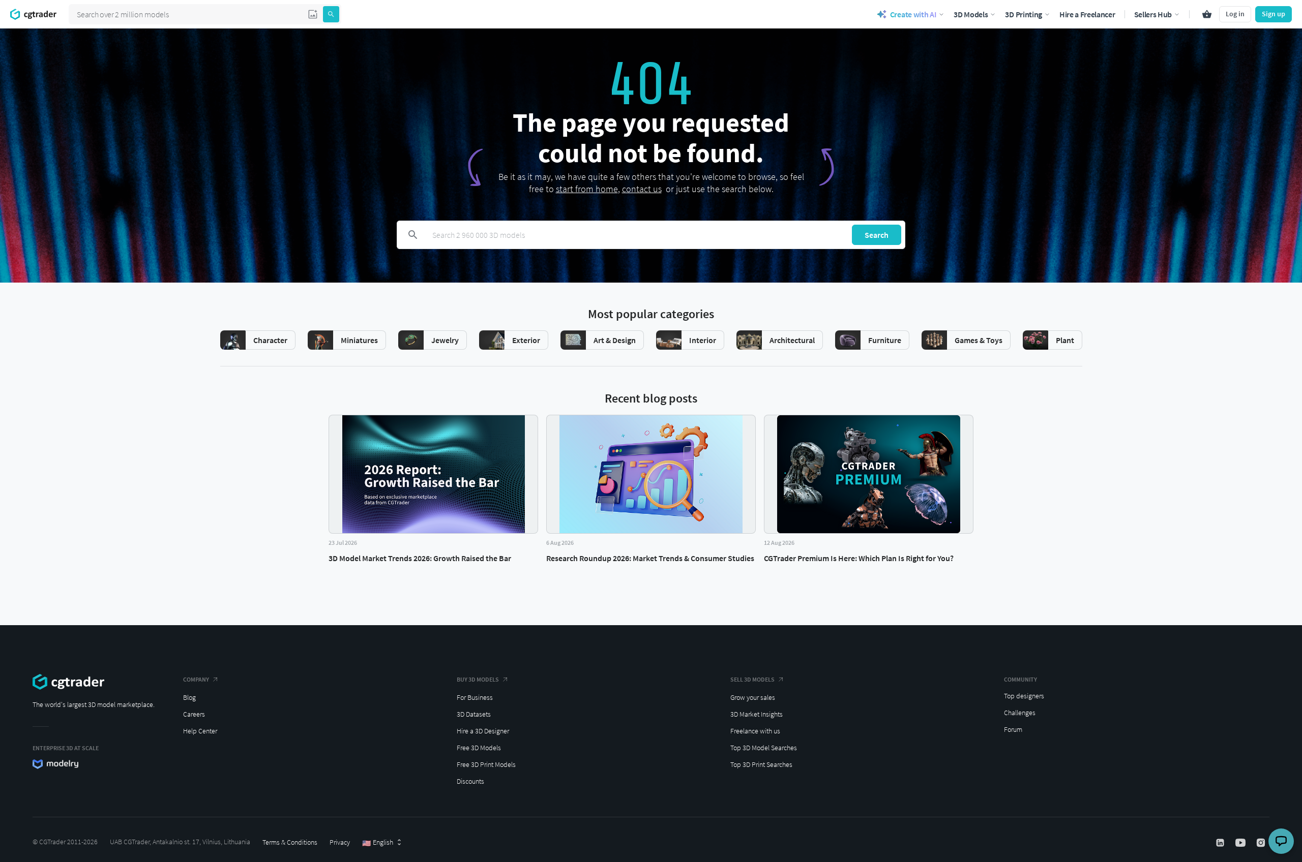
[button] (313, 14)
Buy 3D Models (478, 679)
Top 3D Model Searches (763, 747)
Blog (189, 697)
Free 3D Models (479, 747)
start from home (587, 189)
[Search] (331, 14)
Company (196, 679)
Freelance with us (755, 730)
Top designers (1024, 695)
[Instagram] (1261, 842)
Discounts (470, 781)
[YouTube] (1241, 843)
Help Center (200, 730)
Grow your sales (752, 697)
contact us (642, 189)
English (377, 843)
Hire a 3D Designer (483, 730)
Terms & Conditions (289, 842)
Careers (194, 714)
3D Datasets (474, 714)
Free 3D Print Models (486, 764)
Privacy (340, 842)
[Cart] (1207, 14)
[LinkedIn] (1221, 843)
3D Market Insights (756, 714)
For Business (475, 697)
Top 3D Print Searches (761, 764)
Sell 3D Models (752, 679)
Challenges (1019, 712)
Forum (1013, 729)
